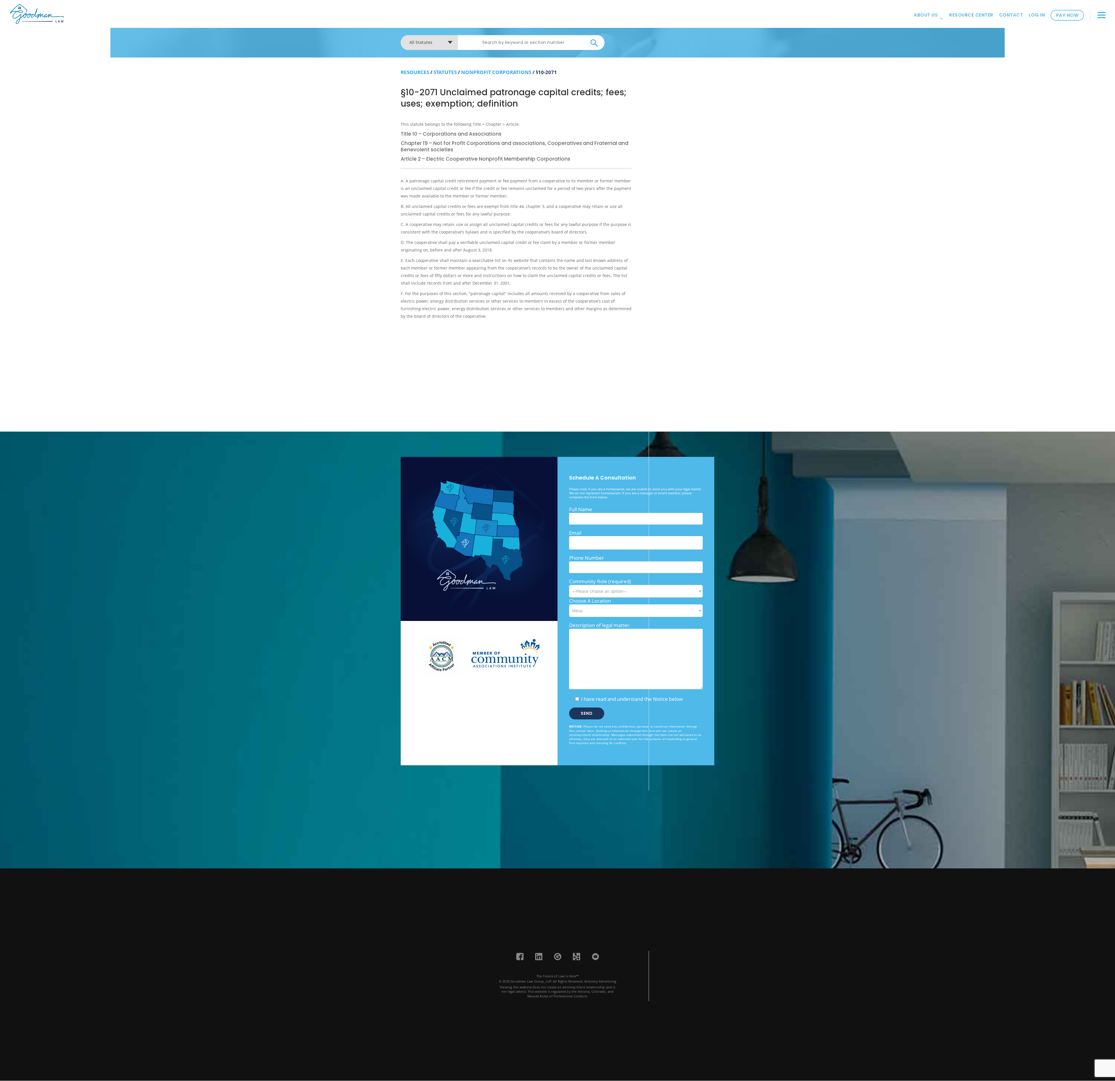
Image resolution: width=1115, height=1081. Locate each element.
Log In (1037, 15)
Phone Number (586, 557)
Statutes (445, 72)
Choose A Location (590, 600)
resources (415, 72)
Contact (1011, 15)
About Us (926, 15)
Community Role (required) (600, 581)
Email (575, 532)
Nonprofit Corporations (496, 72)
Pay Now (1067, 15)
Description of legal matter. (600, 625)
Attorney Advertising (600, 981)
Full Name (580, 509)
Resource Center (971, 15)
